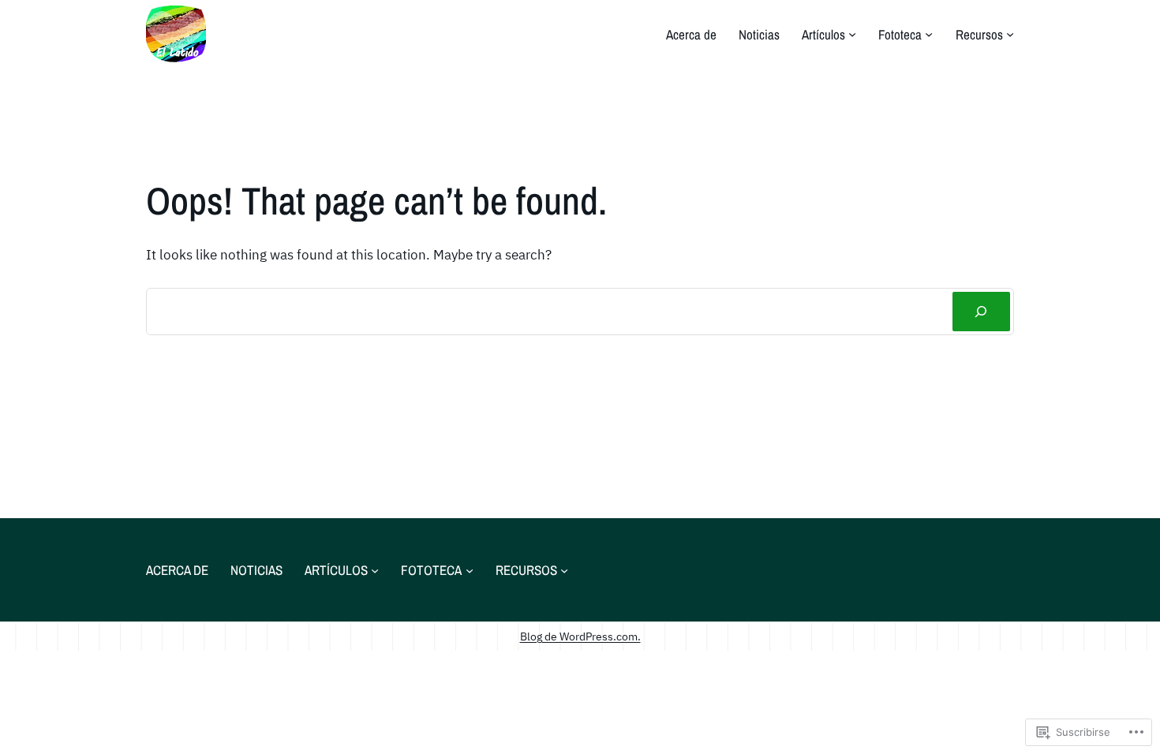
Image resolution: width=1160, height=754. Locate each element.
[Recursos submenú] (1010, 34)
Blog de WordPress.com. (580, 636)
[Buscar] (981, 312)
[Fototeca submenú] (929, 34)
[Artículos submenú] (852, 34)
